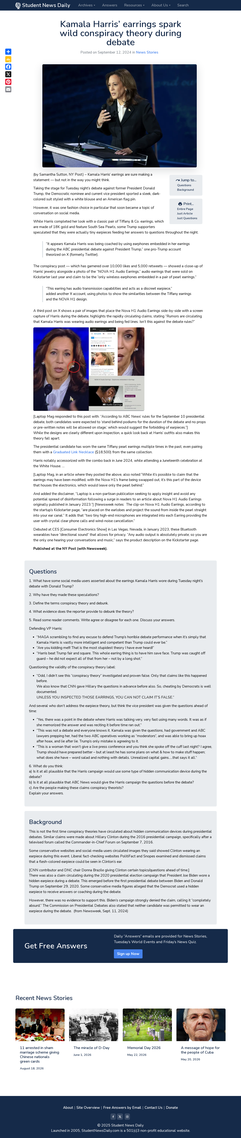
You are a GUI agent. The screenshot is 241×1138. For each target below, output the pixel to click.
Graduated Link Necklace (73, 452)
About (68, 1107)
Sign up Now (128, 953)
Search (183, 5)
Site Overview (88, 1107)
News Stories (147, 52)
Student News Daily (45, 5)
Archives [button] (85, 5)
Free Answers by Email (122, 1107)
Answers (109, 5)
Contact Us (153, 1107)
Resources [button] (133, 5)
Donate (172, 1107)
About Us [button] (159, 5)
